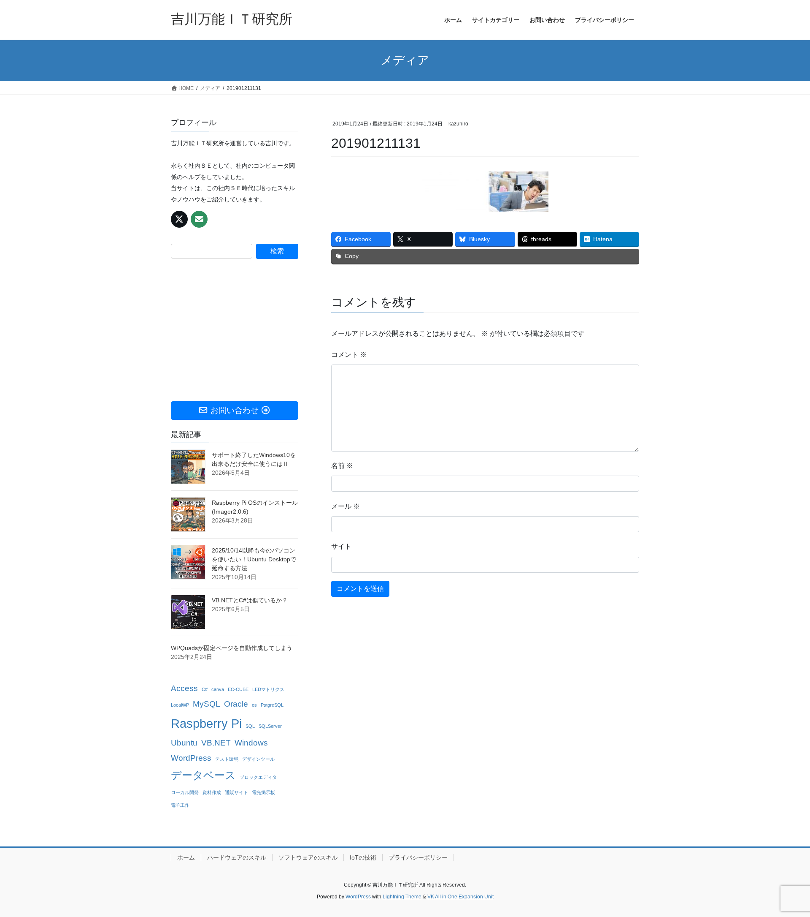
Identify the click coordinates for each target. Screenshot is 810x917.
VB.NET (216, 742)
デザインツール (258, 759)
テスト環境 (226, 759)
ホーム (186, 857)
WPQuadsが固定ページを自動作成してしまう (231, 648)
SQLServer (270, 726)
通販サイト (236, 792)
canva (217, 689)
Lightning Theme (402, 897)
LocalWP (180, 704)
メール (345, 506)
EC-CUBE (238, 689)
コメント (349, 354)
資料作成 (211, 792)
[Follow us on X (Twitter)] (179, 219)
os (254, 704)
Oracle (236, 703)
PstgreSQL (272, 704)
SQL (250, 726)
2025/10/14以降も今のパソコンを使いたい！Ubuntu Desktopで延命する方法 (254, 559)
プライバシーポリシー (418, 857)
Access (184, 688)
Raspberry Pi (206, 723)
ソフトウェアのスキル (308, 857)
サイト (341, 546)
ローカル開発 (185, 792)
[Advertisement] (234, 330)
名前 (342, 465)
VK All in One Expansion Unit (460, 897)
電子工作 (180, 805)
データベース (203, 775)
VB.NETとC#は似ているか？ (250, 600)
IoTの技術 (363, 857)
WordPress (191, 758)
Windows (251, 742)
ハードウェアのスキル (236, 857)
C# (205, 689)
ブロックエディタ (258, 777)
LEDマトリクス (268, 689)
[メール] (199, 219)
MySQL (206, 703)
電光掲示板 (263, 792)
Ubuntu (184, 742)
